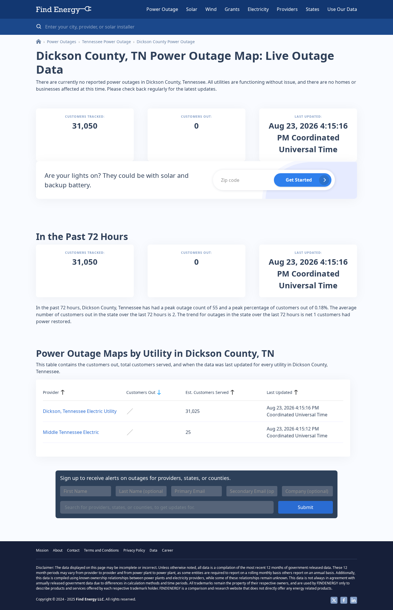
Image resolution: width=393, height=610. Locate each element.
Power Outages (61, 41)
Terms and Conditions (101, 550)
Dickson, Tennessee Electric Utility (80, 411)
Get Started (299, 180)
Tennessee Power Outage (106, 41)
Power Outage (162, 9)
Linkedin (353, 600)
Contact (73, 550)
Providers (287, 9)
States (312, 9)
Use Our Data (342, 9)
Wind (211, 9)
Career (167, 550)
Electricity (258, 9)
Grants (232, 9)
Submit (305, 507)
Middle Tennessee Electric (71, 432)
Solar (191, 9)
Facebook (343, 600)
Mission (42, 550)
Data (153, 550)
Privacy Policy (134, 550)
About (57, 550)
